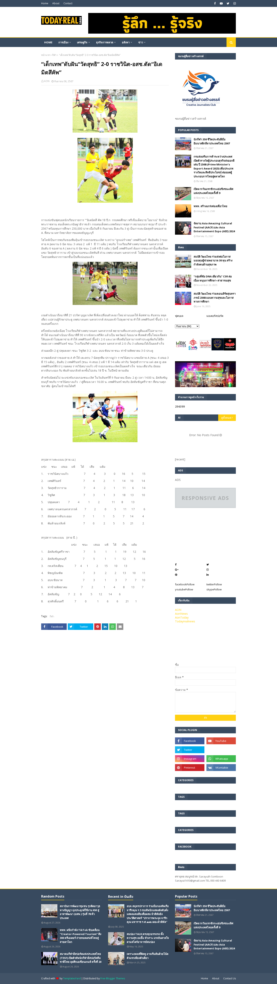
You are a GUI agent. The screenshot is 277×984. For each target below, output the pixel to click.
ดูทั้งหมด (226, 418)
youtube (184, 589)
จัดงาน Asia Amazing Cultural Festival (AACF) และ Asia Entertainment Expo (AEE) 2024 (214, 227)
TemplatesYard (72, 978)
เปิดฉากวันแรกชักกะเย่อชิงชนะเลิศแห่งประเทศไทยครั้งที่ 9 (213, 191)
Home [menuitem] (48, 42)
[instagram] (234, 3)
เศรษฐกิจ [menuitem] (82, 42)
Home (44, 3)
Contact (67, 3)
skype (214, 589)
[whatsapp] (221, 758)
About (55, 3)
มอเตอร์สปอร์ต (214, 316)
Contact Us (229, 978)
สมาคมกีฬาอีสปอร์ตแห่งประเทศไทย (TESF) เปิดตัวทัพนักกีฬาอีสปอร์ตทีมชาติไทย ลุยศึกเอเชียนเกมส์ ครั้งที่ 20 (80, 958)
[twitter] (228, 3)
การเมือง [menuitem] (63, 42)
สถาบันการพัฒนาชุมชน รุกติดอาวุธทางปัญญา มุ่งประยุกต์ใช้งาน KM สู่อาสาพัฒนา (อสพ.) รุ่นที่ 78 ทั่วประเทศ (80, 912)
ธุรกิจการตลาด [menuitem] (104, 42)
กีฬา (54, 55)
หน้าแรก (45, 55)
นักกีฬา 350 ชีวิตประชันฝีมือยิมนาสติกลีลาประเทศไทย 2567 (212, 141)
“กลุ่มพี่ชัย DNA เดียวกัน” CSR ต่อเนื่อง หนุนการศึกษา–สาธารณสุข (213, 278)
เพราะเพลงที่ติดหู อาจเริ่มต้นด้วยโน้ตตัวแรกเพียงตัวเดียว (147, 956)
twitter (214, 584)
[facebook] (215, 3)
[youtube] (221, 3)
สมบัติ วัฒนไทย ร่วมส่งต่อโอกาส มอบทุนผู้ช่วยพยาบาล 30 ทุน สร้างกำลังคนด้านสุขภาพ (213, 260)
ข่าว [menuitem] (140, 42)
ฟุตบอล (179, 316)
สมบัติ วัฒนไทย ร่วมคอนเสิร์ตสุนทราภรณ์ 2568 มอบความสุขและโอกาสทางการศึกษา (215, 297)
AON (46, 81)
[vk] (221, 767)
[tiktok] (221, 749)
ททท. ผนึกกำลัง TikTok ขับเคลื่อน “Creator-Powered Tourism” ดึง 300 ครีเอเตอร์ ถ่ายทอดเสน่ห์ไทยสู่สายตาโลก (80, 936)
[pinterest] (189, 767)
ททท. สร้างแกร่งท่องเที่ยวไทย (210, 206)
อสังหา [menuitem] (126, 42)
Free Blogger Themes (112, 978)
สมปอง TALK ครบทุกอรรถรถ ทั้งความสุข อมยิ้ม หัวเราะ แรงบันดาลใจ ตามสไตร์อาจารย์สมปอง (148, 938)
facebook (184, 584)
